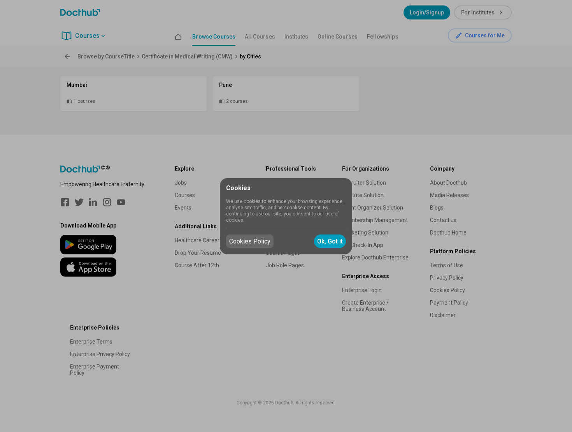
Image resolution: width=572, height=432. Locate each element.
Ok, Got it (330, 241)
